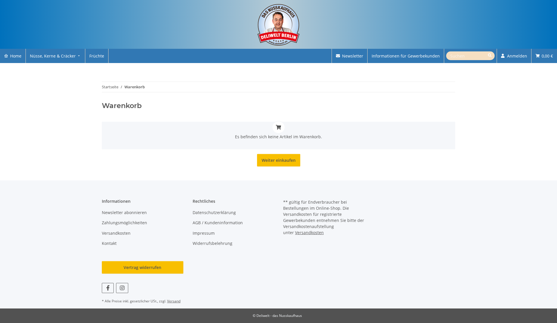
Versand (173, 301)
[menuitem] (13, 56)
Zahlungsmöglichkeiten (124, 222)
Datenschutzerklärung (214, 212)
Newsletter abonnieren (124, 212)
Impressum (204, 233)
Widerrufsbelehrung (212, 243)
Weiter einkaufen (279, 160)
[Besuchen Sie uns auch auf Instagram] (122, 288)
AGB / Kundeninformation (218, 222)
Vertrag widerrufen (142, 267)
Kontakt (109, 243)
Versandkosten (116, 233)
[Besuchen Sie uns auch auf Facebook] (108, 288)
